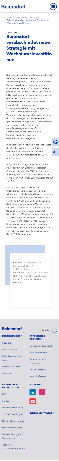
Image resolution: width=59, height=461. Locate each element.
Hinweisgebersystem (12, 428)
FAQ (4, 394)
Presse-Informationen (32, 18)
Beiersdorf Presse (37, 376)
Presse (17, 18)
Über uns (6, 343)
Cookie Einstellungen (12, 414)
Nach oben (46, 330)
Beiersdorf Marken (38, 353)
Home (10, 18)
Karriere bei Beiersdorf (40, 346)
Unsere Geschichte (11, 367)
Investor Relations (38, 370)
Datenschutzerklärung (12, 408)
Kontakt (5, 401)
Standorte (6, 373)
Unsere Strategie (10, 350)
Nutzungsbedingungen (13, 421)
